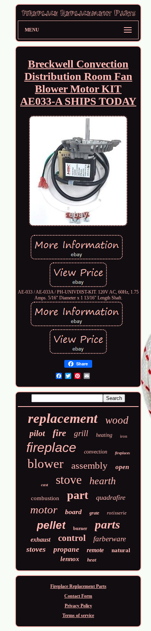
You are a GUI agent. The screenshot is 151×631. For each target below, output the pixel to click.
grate (94, 513)
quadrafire (110, 497)
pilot (37, 433)
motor (43, 509)
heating (104, 435)
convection (95, 452)
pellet (51, 525)
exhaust (40, 539)
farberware (109, 539)
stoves (36, 549)
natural (121, 550)
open (122, 467)
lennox (69, 559)
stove (69, 480)
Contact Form (78, 596)
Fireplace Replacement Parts (78, 586)
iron (123, 436)
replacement (63, 418)
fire (59, 433)
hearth (102, 481)
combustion (45, 498)
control (72, 538)
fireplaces (122, 453)
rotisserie (117, 513)
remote (95, 550)
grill (81, 433)
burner (80, 528)
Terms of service (78, 615)
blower (45, 464)
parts (107, 524)
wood (117, 420)
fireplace (51, 447)
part (77, 494)
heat (91, 560)
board (73, 512)
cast (44, 484)
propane (66, 549)
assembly (89, 465)
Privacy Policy (78, 605)
